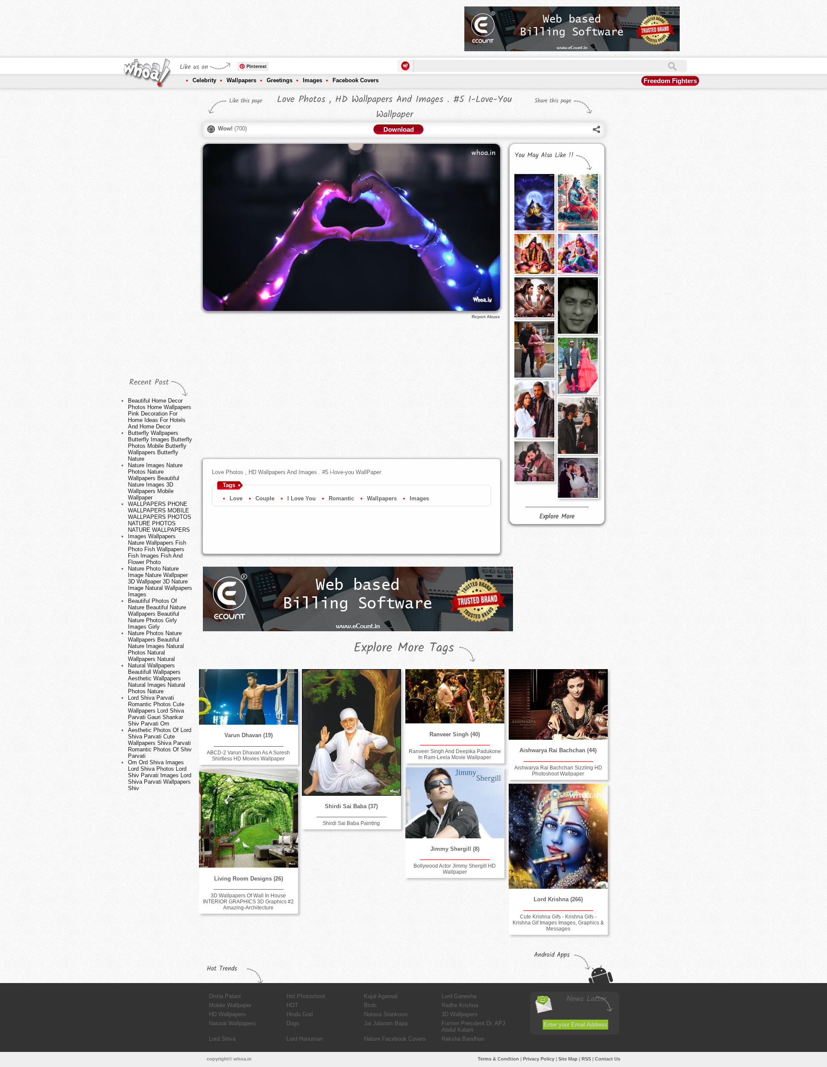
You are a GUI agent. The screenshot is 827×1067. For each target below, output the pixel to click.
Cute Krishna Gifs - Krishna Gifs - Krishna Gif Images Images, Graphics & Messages (558, 923)
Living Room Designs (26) (248, 878)
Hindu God (299, 1014)
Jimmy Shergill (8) (454, 849)
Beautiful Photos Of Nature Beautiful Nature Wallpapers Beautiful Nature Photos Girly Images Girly (157, 614)
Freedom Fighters (670, 80)
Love (236, 498)
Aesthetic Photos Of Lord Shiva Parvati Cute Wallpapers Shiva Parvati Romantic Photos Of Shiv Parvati (160, 743)
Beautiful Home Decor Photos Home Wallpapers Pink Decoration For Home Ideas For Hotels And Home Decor (159, 413)
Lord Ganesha (458, 996)
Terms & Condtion (498, 1058)
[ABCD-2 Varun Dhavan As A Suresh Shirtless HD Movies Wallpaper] (248, 697)
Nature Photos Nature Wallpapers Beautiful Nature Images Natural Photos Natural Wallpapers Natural (156, 646)
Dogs (292, 1023)
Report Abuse (486, 316)
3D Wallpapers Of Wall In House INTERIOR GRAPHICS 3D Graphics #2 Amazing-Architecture (248, 902)
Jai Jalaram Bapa (385, 1023)
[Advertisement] (301, 25)
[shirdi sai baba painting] (351, 732)
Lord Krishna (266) (558, 899)
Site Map (568, 1058)
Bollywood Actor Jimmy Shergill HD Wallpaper (455, 869)
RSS (586, 1058)
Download (398, 129)
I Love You (301, 498)
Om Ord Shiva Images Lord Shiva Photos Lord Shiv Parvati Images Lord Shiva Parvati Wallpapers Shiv (159, 775)
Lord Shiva (222, 1039)
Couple (264, 498)
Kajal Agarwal (381, 996)
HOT (292, 1005)
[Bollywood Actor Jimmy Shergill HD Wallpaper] (454, 802)
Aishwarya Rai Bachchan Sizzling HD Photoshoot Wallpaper (558, 771)
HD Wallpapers (227, 1014)
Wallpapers (241, 80)
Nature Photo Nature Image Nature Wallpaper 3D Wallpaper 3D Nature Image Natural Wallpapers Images (160, 581)
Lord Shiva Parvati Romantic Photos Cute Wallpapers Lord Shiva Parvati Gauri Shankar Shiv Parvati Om (156, 711)
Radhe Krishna (459, 1005)
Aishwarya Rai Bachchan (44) (558, 750)
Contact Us (607, 1058)
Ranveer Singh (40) (454, 734)
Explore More (557, 517)
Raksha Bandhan (462, 1039)
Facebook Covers (356, 80)
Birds (370, 1005)
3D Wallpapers (459, 1014)
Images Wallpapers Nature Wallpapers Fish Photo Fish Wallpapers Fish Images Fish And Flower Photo (157, 549)
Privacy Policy (538, 1058)
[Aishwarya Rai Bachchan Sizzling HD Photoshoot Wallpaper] (558, 704)
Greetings (279, 80)
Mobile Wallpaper (230, 1005)
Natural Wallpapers (232, 1023)
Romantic (341, 498)
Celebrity (204, 80)
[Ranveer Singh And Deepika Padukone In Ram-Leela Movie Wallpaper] (454, 696)
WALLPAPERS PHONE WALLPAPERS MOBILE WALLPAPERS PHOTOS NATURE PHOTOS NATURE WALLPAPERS (159, 517)
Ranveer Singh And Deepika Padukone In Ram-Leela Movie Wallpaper (455, 754)
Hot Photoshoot (305, 996)
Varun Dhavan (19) (248, 735)
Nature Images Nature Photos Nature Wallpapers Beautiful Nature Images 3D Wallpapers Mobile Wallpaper (155, 481)
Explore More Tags (404, 648)
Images (312, 80)
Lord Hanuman (304, 1039)
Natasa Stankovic (386, 1014)
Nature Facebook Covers (395, 1039)
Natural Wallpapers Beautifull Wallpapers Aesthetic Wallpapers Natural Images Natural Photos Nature (156, 678)
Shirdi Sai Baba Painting (351, 823)
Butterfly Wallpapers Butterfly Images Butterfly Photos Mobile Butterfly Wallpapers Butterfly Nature (160, 446)
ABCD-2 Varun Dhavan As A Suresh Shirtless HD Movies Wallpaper (248, 756)
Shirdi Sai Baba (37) (351, 806)
